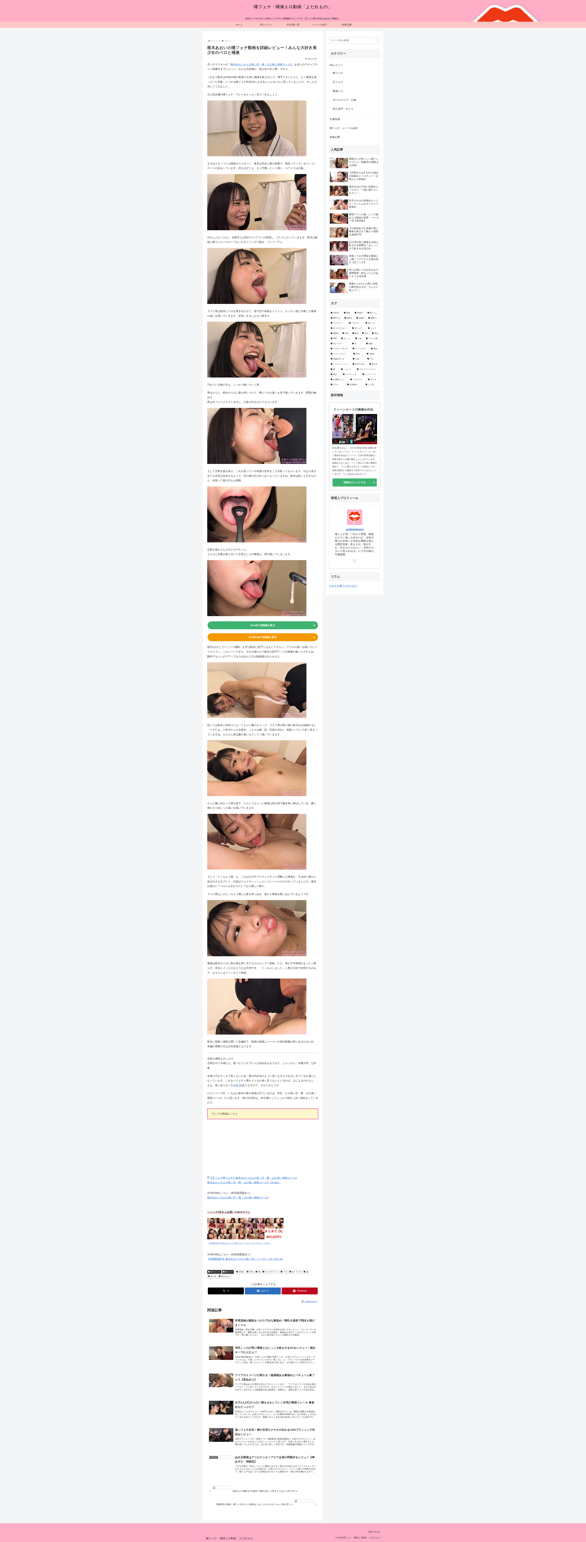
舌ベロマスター (271, 1272)
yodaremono (355, 529)
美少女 (213, 1276)
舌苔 (251, 1272)
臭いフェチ (296, 1272)
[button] (377, 40)
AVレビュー (215, 1272)
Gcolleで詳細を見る (262, 625)
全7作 (239, 1085)
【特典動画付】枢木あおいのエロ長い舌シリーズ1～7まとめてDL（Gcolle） (239, 1243)
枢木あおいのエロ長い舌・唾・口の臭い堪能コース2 (261, 64)
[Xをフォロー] (355, 561)
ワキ (285, 1272)
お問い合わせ (374, 1532)
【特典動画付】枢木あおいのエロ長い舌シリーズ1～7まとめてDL (245, 1259)
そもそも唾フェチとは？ (343, 585)
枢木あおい (226, 1276)
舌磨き (241, 1272)
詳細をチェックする (355, 482)
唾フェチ (229, 1272)
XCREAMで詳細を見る (263, 637)
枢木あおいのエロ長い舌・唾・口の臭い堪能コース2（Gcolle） (244, 1182)
